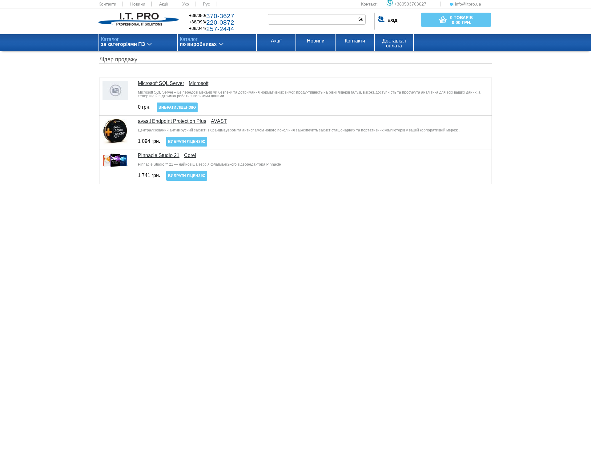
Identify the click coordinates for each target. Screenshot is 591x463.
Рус (206, 4)
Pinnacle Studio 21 (158, 155)
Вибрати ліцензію (177, 107)
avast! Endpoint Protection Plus (172, 121)
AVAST (219, 121)
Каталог (123, 42)
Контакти (107, 4)
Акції (163, 4)
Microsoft (198, 83)
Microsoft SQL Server (161, 83)
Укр (185, 4)
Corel (190, 155)
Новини (137, 4)
